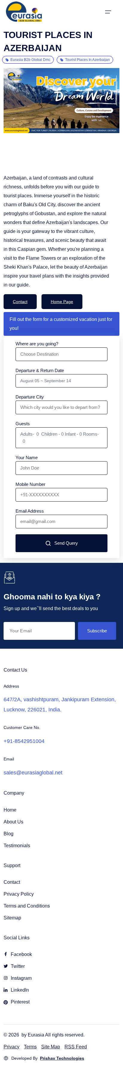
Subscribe (97, 630)
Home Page (62, 301)
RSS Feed (75, 1046)
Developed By (47, 1058)
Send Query (66, 543)
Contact (20, 301)
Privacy (11, 1046)
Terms (30, 1046)
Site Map (50, 1046)
